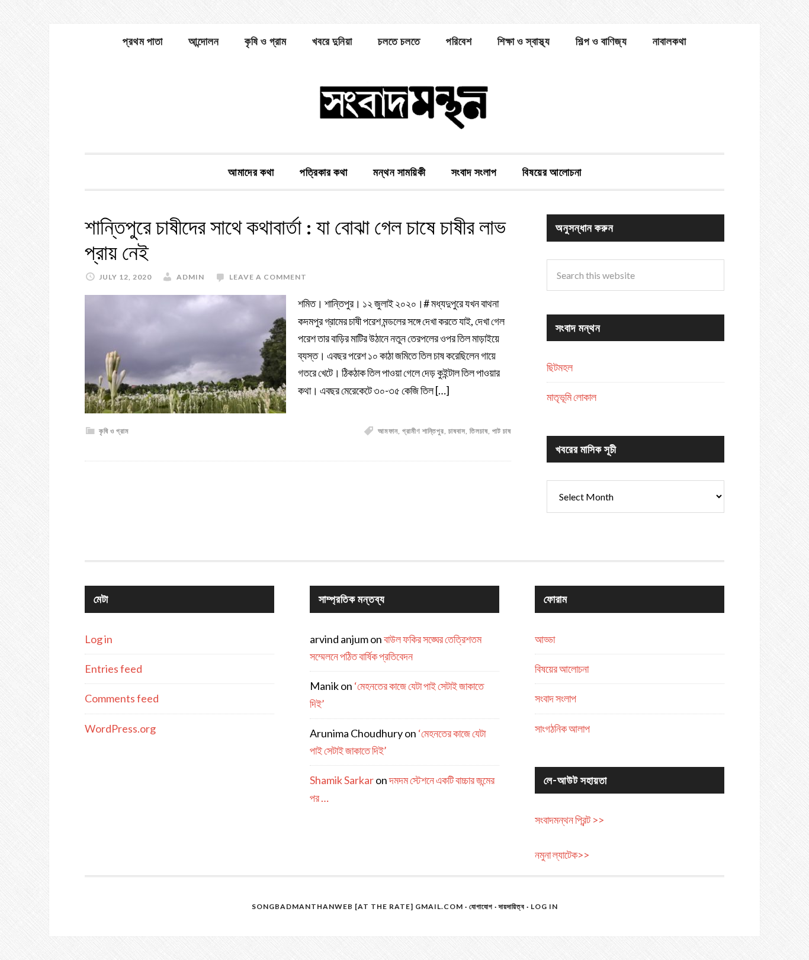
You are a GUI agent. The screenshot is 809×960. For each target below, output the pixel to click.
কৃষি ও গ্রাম (114, 430)
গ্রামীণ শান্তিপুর (423, 430)
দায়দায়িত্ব (512, 906)
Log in (99, 639)
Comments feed (122, 698)
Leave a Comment (268, 276)
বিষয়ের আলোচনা (562, 668)
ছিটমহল (560, 367)
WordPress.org (120, 728)
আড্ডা (545, 639)
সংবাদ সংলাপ (555, 698)
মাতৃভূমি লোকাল (571, 396)
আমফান (388, 430)
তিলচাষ (479, 430)
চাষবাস (457, 430)
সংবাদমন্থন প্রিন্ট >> (569, 819)
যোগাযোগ (481, 906)
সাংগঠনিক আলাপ (562, 728)
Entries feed (113, 668)
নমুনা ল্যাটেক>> (562, 854)
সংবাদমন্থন (404, 105)
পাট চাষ (501, 430)
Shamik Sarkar (342, 779)
